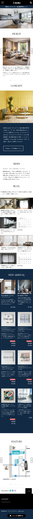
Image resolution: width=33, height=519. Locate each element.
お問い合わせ (21, 511)
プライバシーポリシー (12, 511)
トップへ (28, 491)
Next (32, 18)
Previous (1, 18)
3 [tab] (16, 80)
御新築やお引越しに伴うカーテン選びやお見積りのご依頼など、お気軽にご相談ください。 (17, 192)
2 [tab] (13, 80)
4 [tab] (18, 80)
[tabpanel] (16, 57)
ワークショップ (6, 502)
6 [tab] (23, 80)
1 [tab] (11, 80)
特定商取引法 (4, 511)
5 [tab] (21, 80)
